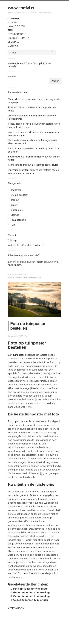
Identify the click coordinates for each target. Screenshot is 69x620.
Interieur (13, 18)
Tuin (10, 30)
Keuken (14, 22)
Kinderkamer (16, 210)
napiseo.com (14, 264)
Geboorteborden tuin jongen (30, 599)
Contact (13, 46)
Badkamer (15, 190)
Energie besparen (19, 38)
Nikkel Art (35, 491)
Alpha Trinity (36, 277)
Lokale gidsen (16, 26)
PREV (11, 608)
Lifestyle (13, 42)
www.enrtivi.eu (22, 7)
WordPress (22, 277)
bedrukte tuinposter (34, 573)
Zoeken (12, 76)
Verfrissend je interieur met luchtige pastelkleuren (33, 164)
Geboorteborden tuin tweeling (31, 592)
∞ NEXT (19, 608)
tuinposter (18, 354)
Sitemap (12, 240)
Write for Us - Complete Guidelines (26, 245)
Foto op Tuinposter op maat (30, 588)
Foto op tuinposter (18, 421)
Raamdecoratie (17, 34)
